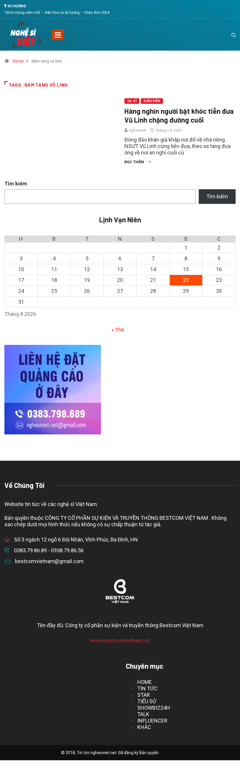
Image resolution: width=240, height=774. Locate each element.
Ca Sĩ (131, 101)
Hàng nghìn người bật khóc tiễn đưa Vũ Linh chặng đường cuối (179, 115)
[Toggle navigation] (57, 34)
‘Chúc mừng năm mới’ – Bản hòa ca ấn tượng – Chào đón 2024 (56, 12)
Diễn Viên (152, 101)
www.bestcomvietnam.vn (120, 640)
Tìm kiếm (15, 183)
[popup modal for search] (226, 35)
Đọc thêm (134, 162)
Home (18, 61)
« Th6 (118, 330)
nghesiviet (137, 130)
